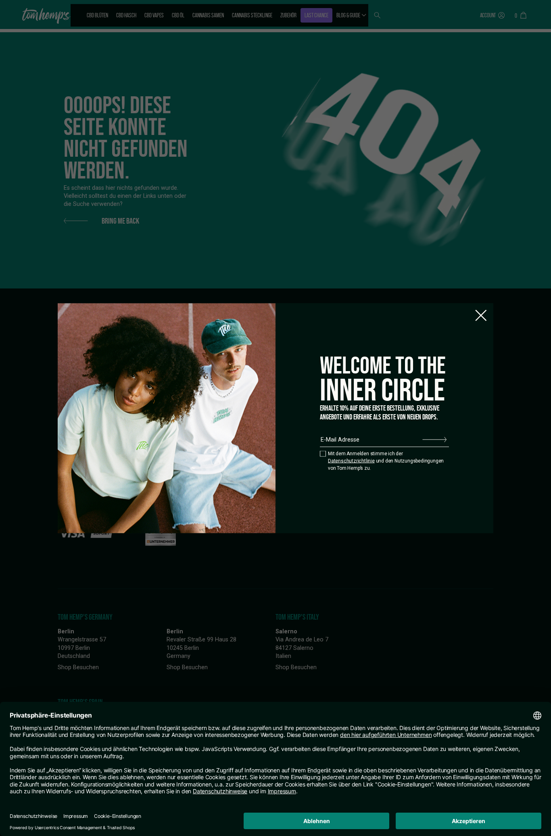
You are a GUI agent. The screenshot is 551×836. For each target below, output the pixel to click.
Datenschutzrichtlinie (351, 461)
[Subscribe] (434, 439)
